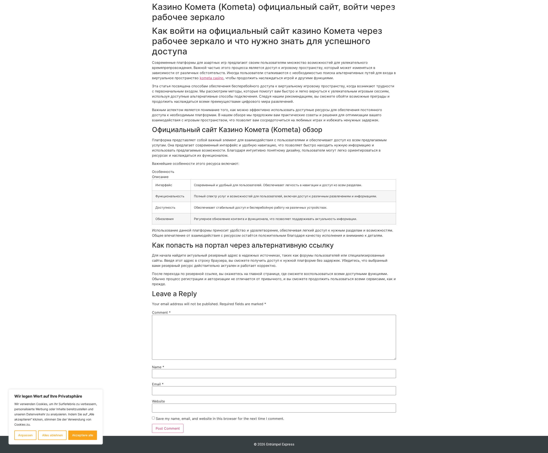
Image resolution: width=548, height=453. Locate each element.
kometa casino (211, 78)
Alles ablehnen (52, 435)
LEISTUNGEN (362, 10)
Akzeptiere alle (82, 435)
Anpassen (25, 435)
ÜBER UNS (393, 10)
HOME (334, 10)
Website (158, 401)
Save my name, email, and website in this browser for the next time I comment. (220, 418)
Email (158, 384)
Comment (161, 312)
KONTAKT (420, 10)
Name (158, 367)
